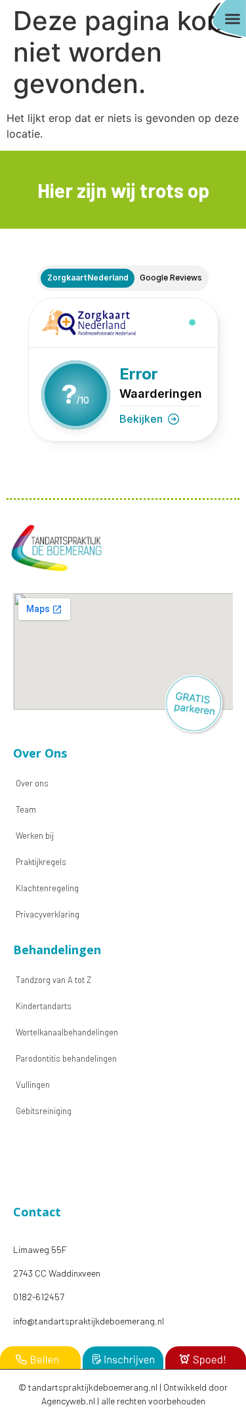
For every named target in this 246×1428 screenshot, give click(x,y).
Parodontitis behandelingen (66, 1058)
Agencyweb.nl (68, 1400)
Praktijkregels (41, 862)
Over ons (32, 783)
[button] (232, 19)
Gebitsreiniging (44, 1111)
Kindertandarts (44, 1006)
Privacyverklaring (47, 914)
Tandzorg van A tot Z (53, 980)
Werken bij (35, 835)
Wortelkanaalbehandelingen (67, 1032)
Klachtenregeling (47, 888)
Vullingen (33, 1084)
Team (26, 809)
